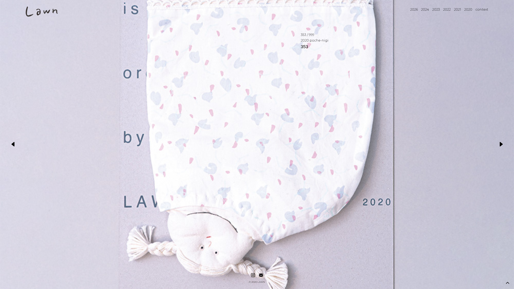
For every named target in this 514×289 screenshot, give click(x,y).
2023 (436, 9)
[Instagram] (253, 275)
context (481, 9)
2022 (447, 9)
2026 (414, 9)
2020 (468, 9)
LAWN (261, 282)
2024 (425, 9)
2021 (457, 9)
